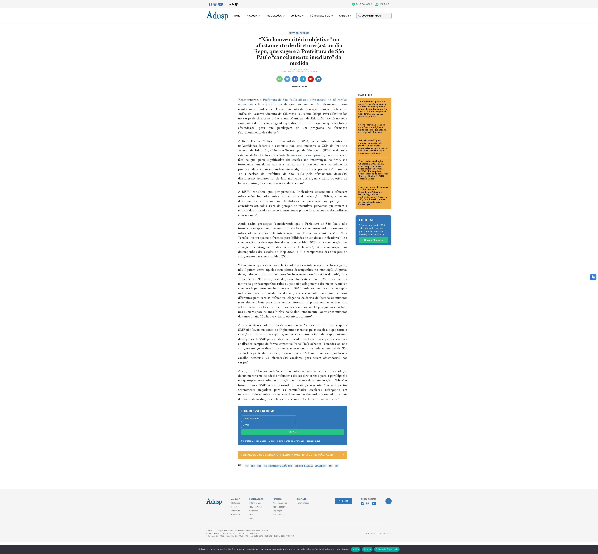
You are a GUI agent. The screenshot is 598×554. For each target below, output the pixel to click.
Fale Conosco (303, 503)
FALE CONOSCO (364, 4)
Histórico (235, 503)
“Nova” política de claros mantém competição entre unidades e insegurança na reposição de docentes (372, 129)
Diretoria (235, 511)
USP (246, 465)
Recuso (367, 549)
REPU (259, 465)
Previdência (278, 515)
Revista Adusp (256, 507)
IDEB (253, 465)
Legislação (277, 511)
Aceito (355, 549)
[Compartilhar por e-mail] (311, 79)
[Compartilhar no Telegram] (303, 79)
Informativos (255, 503)
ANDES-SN (345, 15)
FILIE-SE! (384, 4)
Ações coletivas (280, 507)
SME (330, 465)
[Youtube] (220, 4)
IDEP (336, 465)
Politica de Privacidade (387, 549)
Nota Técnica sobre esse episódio (301, 155)
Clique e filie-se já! (373, 240)
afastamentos (320, 465)
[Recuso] (594, 549)
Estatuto (235, 507)
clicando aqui (312, 441)
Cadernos (253, 511)
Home (236, 15)
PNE (251, 519)
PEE (251, 515)
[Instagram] (215, 4)
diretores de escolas (304, 465)
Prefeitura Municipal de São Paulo (278, 465)
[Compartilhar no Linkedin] (318, 79)
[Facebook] (210, 4)
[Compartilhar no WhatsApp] (279, 79)
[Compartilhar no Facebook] (295, 79)
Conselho (235, 515)
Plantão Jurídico (280, 503)
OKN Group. (387, 533)
